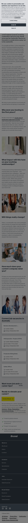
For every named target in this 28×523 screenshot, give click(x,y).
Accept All (13, 24)
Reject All (13, 28)
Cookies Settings (13, 20)
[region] (14, 16)
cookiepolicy (17, 17)
